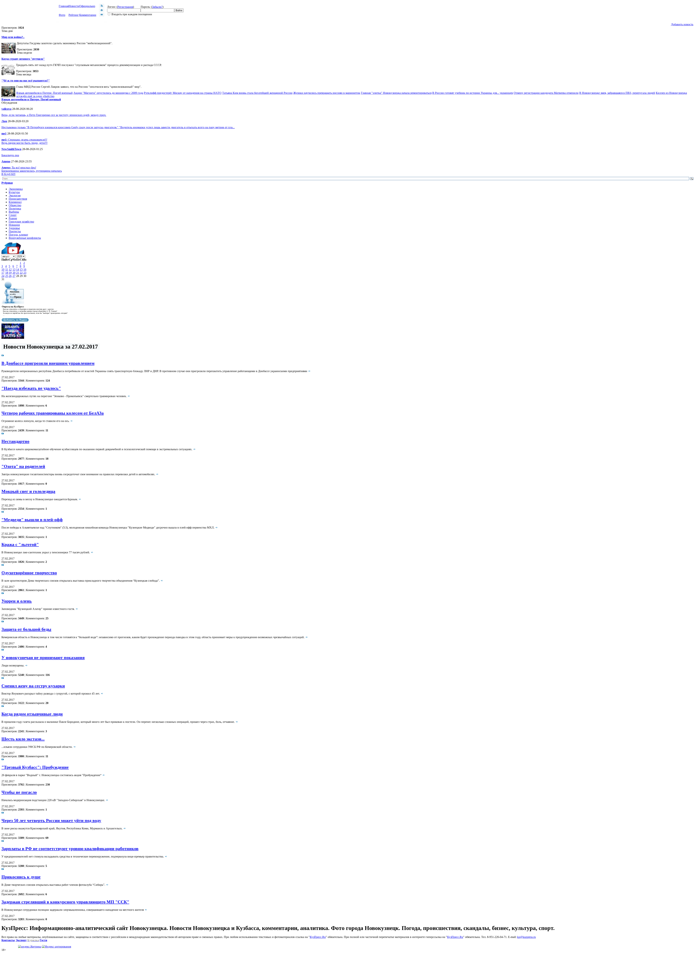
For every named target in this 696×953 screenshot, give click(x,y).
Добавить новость (682, 24)
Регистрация (125, 6)
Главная (64, 6)
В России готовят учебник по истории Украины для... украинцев (472, 92)
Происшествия (18, 198)
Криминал (15, 202)
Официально (87, 6)
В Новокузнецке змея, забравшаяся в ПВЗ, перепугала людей (617, 92)
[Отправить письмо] (101, 15)
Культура (14, 192)
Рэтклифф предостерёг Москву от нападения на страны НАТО (182, 92)
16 (24, 269)
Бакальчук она (10, 155)
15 (21, 269)
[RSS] (101, 6)
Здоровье (14, 228)
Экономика (16, 188)
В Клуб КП (8, 174)
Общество (15, 205)
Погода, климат (18, 234)
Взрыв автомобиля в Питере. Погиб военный (44, 92)
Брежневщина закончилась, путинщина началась (31, 170)
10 (2, 269)
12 (10, 269)
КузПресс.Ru (318, 937)
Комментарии (87, 14)
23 (24, 272)
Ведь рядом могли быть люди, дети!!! (24, 142)
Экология (14, 195)
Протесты (15, 231)
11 (6, 269)
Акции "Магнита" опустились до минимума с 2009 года (108, 92)
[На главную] (101, 10)
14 (17, 269)
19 (10, 272)
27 (14, 275)
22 (21, 272)
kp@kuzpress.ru (526, 937)
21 (17, 272)
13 (14, 269)
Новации (14, 224)
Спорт (12, 215)
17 (2, 272)
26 (10, 275)
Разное (13, 218)
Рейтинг (74, 14)
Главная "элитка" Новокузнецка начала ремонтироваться (396, 92)
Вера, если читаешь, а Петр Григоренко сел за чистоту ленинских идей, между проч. (53, 115)
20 (14, 272)
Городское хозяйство (21, 221)
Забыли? (157, 6)
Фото (62, 14)
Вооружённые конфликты (25, 237)
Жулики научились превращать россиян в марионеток (326, 92)
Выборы (14, 211)
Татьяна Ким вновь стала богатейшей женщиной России (257, 92)
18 (6, 272)
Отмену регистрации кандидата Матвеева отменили (546, 92)
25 (6, 275)
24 (2, 275)
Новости (74, 6)
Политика (15, 208)
